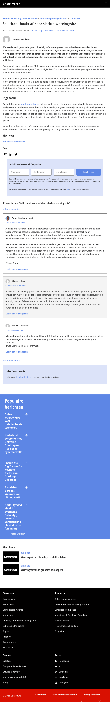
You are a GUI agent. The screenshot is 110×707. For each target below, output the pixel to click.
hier (67, 189)
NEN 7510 (8, 647)
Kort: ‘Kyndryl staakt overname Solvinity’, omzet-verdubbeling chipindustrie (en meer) (13, 516)
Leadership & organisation (53, 18)
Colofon (7, 661)
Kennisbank (8, 604)
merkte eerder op (30, 104)
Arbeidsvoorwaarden (14, 141)
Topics (6, 631)
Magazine (8, 615)
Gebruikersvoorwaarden (64, 694)
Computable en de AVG (14, 666)
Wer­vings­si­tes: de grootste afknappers (42, 570)
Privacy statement (92, 694)
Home (6, 18)
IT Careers (74, 18)
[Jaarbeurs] (93, 703)
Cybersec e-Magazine (13, 626)
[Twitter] (16, 154)
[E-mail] (5, 154)
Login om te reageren (17, 269)
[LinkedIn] (10, 154)
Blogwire (59, 631)
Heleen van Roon (21, 39)
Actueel (36, 31)
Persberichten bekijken (66, 626)
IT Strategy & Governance (24, 18)
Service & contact (11, 672)
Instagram (64, 682)
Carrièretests (9, 599)
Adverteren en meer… (65, 599)
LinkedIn (63, 672)
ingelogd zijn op (24, 377)
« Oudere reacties (11, 209)
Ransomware (9, 642)
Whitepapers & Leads (65, 610)
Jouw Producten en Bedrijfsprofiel (72, 604)
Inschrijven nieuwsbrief (14, 677)
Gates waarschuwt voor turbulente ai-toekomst (13, 421)
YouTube (63, 677)
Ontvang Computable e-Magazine (19, 620)
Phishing (7, 636)
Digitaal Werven (65, 31)
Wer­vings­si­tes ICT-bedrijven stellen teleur (44, 557)
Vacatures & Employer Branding (71, 615)
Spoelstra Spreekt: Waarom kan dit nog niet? (12, 492)
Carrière (25, 553)
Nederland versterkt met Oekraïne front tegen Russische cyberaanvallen (13, 445)
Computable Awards (13, 610)
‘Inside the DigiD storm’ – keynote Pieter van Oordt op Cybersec (14, 471)
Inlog (5, 682)
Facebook (64, 661)
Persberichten (62, 620)
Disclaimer (40, 694)
